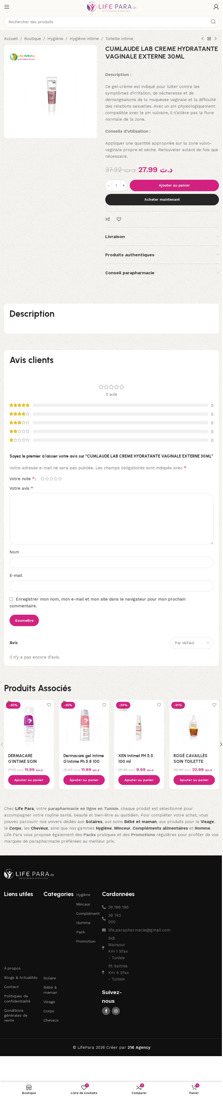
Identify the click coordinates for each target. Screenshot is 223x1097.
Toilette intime (119, 38)
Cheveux (51, 1020)
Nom (14, 552)
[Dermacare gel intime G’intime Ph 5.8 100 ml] (84, 725)
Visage (49, 1002)
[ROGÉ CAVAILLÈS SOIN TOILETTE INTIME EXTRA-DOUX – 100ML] (194, 725)
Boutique (32, 38)
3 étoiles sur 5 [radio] (51, 479)
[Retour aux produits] (209, 39)
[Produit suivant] (215, 39)
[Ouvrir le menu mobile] (6, 6)
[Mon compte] (216, 6)
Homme (83, 923)
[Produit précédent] (202, 39)
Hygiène (55, 38)
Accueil (11, 38)
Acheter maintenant (162, 199)
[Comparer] (108, 219)
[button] (29, 780)
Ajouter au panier (174, 185)
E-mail (16, 575)
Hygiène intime (84, 38)
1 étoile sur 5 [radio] (42, 479)
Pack (80, 932)
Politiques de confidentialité (17, 998)
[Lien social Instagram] (116, 1011)
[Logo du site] (111, 6)
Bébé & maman (50, 989)
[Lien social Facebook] (106, 1011)
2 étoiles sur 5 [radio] (47, 479)
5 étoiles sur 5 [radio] (60, 479)
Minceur (83, 904)
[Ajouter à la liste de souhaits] (119, 219)
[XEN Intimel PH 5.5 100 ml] (139, 725)
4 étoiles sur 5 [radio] (55, 479)
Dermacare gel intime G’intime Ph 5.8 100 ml (83, 761)
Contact (11, 987)
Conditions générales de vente (15, 1015)
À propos (12, 968)
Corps (49, 1011)
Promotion (85, 941)
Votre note (22, 479)
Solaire (50, 978)
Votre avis (21, 488)
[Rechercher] (213, 22)
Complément (86, 913)
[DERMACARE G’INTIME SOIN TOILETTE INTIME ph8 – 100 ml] (29, 725)
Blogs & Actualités (21, 977)
